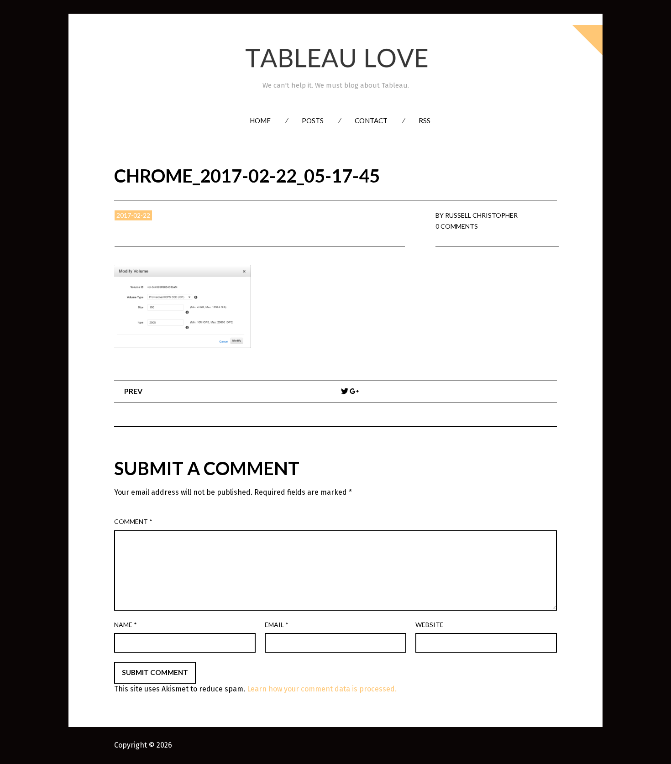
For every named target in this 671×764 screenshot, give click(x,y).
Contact (371, 120)
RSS (424, 120)
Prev (133, 391)
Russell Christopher (481, 215)
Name (125, 624)
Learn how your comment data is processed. (322, 689)
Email (276, 624)
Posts (313, 120)
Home (260, 120)
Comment (133, 521)
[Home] (335, 58)
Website (429, 624)
